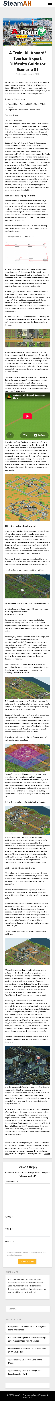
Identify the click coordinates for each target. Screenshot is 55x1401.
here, (7, 1154)
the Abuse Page (27, 1289)
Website (9, 1241)
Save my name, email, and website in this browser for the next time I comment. (27, 1253)
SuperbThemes (39, 1395)
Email (9, 1229)
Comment (11, 1181)
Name (9, 1216)
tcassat (47, 1154)
